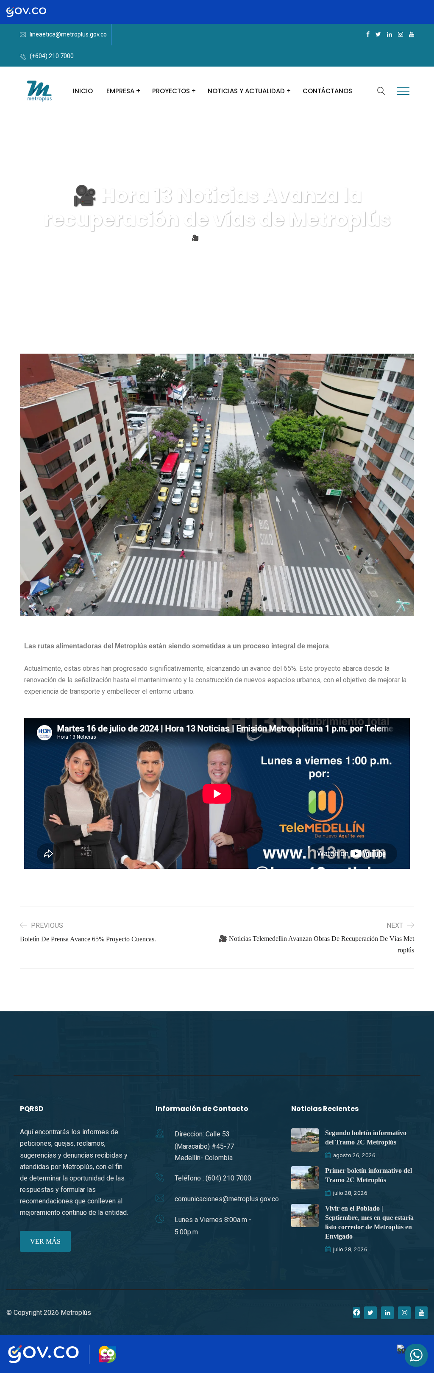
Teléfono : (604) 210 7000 (213, 1178)
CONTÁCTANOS (327, 91)
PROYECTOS (171, 91)
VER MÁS (45, 1241)
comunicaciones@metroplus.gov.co (227, 1199)
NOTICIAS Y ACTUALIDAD (246, 91)
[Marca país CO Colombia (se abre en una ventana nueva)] (107, 1354)
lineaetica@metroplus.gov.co (68, 34)
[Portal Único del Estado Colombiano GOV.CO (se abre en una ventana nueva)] (35, 12)
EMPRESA (120, 91)
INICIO (83, 91)
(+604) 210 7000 (52, 56)
